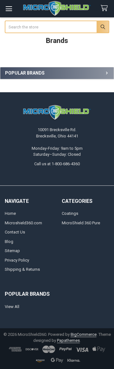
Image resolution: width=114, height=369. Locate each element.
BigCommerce (84, 334)
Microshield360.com (23, 223)
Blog (9, 241)
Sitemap (12, 250)
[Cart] (105, 8)
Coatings (70, 213)
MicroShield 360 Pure (81, 223)
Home (10, 213)
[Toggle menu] (8, 8)
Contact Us (15, 232)
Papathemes (68, 340)
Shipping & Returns (22, 269)
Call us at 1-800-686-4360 (57, 163)
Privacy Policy (17, 260)
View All (12, 306)
